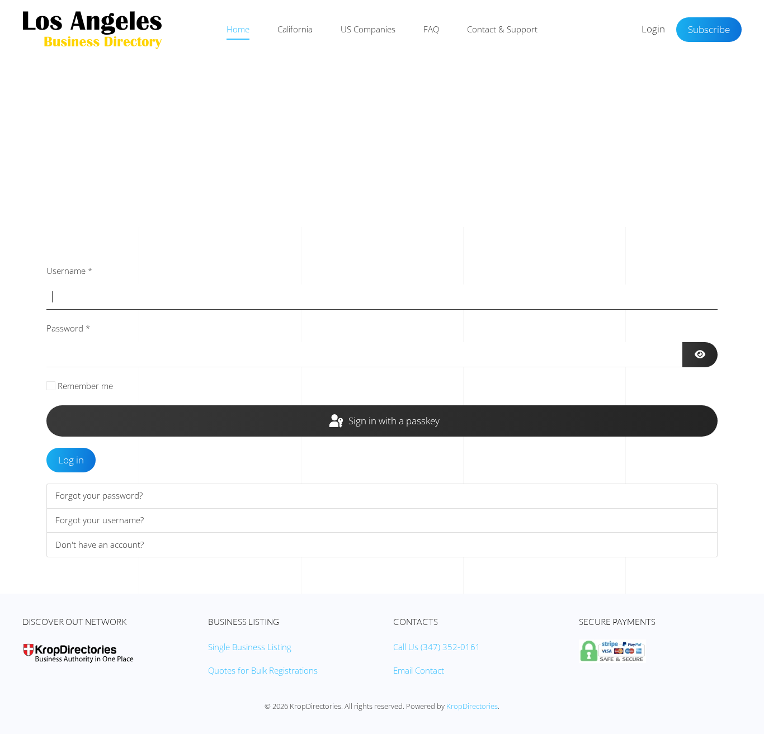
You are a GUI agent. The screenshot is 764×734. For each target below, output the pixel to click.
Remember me (85, 385)
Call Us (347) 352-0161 (436, 646)
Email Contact (418, 670)
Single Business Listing (249, 646)
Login (653, 28)
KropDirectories (472, 706)
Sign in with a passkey (393, 420)
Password (68, 328)
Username (69, 270)
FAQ (431, 29)
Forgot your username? (99, 519)
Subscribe (709, 29)
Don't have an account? (99, 544)
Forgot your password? (99, 495)
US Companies (368, 29)
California (295, 29)
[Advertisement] (382, 143)
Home (238, 29)
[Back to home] (92, 29)
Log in (71, 459)
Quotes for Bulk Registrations (263, 670)
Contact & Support (502, 29)
